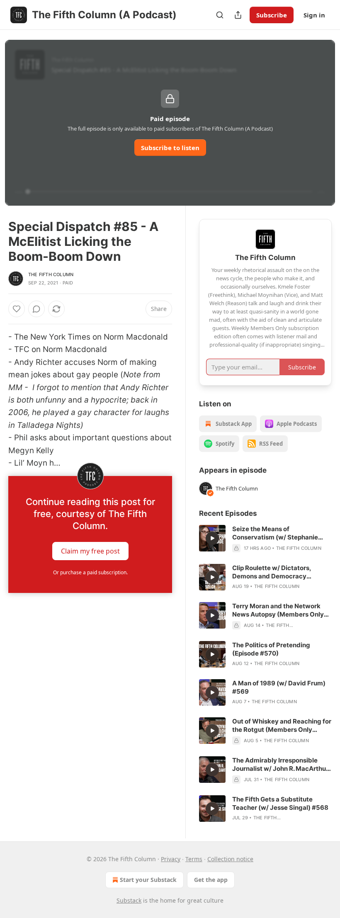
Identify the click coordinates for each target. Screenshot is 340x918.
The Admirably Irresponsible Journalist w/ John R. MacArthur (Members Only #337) (280, 764)
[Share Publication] (238, 15)
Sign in (314, 15)
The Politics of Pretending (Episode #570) (271, 649)
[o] (212, 538)
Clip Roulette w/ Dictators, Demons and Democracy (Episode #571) (271, 572)
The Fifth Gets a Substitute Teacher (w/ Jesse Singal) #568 (280, 803)
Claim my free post (90, 551)
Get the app (211, 880)
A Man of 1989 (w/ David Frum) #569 (278, 687)
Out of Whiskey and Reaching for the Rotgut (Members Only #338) (281, 725)
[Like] (16, 309)
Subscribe (271, 15)
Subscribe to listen (170, 147)
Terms (193, 859)
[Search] (219, 15)
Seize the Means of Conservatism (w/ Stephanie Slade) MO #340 (275, 533)
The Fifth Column (50, 274)
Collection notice (230, 859)
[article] (265, 539)
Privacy (170, 859)
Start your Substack (148, 880)
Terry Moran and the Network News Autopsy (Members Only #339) (278, 610)
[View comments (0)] (36, 309)
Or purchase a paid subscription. (90, 572)
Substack (129, 900)
